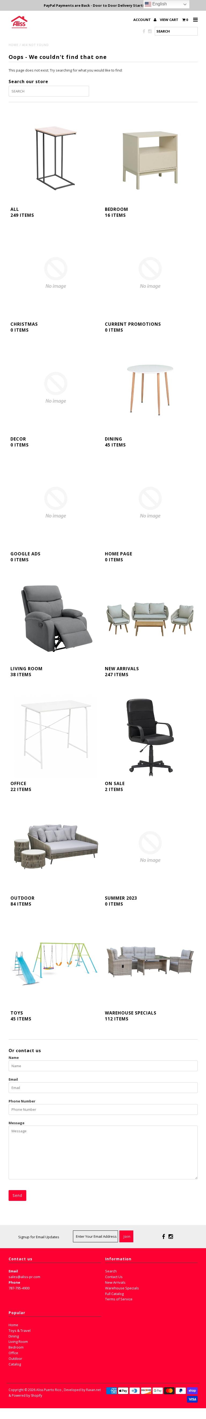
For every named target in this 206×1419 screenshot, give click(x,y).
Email (13, 1079)
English (159, 4)
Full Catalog (114, 1293)
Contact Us (114, 1276)
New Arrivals (115, 1282)
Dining (14, 1336)
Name (14, 1057)
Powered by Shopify (27, 1395)
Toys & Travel (20, 1330)
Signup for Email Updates (38, 1236)
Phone (14, 1282)
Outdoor (15, 1358)
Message (16, 1122)
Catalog (15, 1364)
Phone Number (22, 1101)
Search (111, 1271)
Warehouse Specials (122, 1288)
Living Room (18, 1341)
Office (13, 1352)
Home (14, 45)
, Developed (71, 1390)
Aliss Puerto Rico (48, 1390)
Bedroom (16, 1347)
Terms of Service (119, 1299)
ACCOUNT (142, 19)
